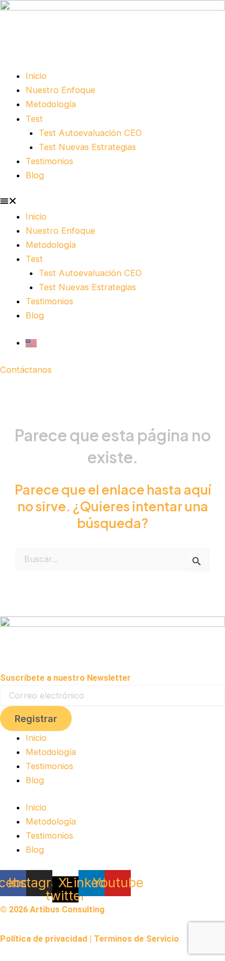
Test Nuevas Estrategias (87, 147)
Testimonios (49, 161)
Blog (35, 175)
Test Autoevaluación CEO (90, 133)
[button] (112, 203)
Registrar (36, 718)
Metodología (51, 104)
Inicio (36, 76)
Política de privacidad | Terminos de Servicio (89, 939)
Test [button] (34, 118)
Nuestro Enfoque (60, 90)
